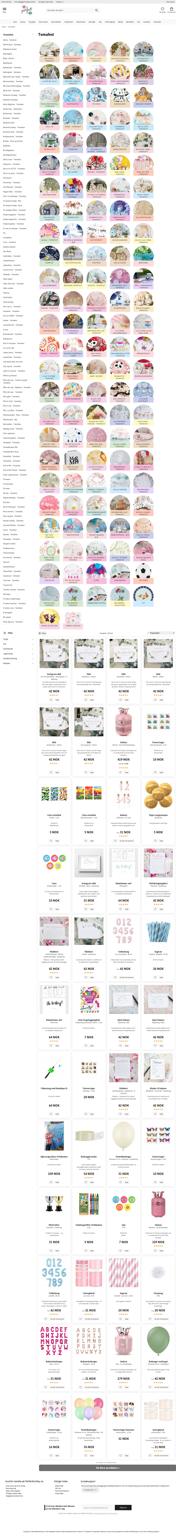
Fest (138, 22)
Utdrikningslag (110, 22)
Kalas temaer (43, 22)
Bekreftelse (130, 22)
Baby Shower (81, 22)
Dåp (100, 22)
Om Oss (58, 1488)
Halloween (157, 22)
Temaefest (32, 22)
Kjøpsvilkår (59, 1486)
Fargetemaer (68, 22)
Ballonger (92, 22)
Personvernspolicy (62, 1491)
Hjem (4, 27)
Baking (120, 22)
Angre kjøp (59, 1493)
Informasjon (170, 2)
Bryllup (22, 22)
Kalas (15, 22)
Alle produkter (56, 22)
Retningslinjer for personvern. (106, 1513)
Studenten (146, 22)
